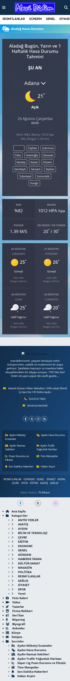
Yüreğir (34, 183)
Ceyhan (32, 148)
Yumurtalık (43, 176)
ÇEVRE (15, 483)
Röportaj (18, 620)
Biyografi (18, 624)
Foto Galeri (20, 598)
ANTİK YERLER (27, 520)
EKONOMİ (24, 546)
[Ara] (66, 7)
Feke (18, 155)
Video (16, 602)
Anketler (18, 628)
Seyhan (50, 169)
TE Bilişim (44, 492)
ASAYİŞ (44, 483)
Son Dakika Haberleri (21, 466)
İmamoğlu (32, 155)
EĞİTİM (34, 483)
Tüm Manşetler (49, 456)
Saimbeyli (20, 169)
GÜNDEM (35, 19)
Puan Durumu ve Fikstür (17, 457)
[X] (32, 419)
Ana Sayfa (19, 511)
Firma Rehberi (22, 611)
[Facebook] (25, 419)
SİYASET (51, 479)
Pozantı (47, 162)
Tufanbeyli (25, 176)
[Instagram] (38, 419)
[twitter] (38, 503)
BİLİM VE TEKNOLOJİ (32, 533)
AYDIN (61, 479)
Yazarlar (18, 607)
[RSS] (44, 419)
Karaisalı (48, 155)
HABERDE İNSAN (29, 559)
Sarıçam (35, 169)
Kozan (34, 162)
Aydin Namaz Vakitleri (15, 447)
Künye (16, 633)
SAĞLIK (54, 483)
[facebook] (20, 503)
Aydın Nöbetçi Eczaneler (15, 436)
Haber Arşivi (48, 466)
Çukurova (48, 148)
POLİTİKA (24, 572)
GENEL (50, 19)
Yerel (21, 594)
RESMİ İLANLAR (14, 19)
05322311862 (37, 398)
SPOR (24, 483)
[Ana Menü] (3, 7)
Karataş (21, 162)
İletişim (17, 637)
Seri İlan (18, 615)
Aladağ (19, 148)
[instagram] (55, 503)
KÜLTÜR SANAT (28, 563)
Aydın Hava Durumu (53, 435)
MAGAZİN (24, 568)
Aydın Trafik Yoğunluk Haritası (47, 447)
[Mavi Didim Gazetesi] (35, 8)
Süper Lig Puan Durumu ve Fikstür (41, 663)
